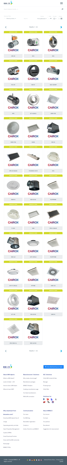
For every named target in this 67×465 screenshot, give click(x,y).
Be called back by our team (54, 367)
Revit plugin (6, 443)
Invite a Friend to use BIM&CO (31, 429)
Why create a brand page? (30, 378)
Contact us (26, 425)
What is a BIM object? (8, 378)
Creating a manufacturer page (30, 389)
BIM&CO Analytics (27, 385)
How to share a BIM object (10, 385)
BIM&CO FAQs (7, 447)
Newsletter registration (29, 422)
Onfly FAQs (46, 389)
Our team (45, 418)
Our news (25, 414)
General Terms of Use (49, 460)
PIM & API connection (28, 396)
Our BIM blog (26, 418)
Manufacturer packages (29, 382)
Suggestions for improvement (51, 429)
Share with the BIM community (11, 440)
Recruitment (46, 425)
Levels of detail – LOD (9, 382)
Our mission (46, 414)
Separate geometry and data (10, 425)
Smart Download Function (10, 436)
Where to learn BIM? (8, 389)
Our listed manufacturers (29, 393)
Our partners (46, 422)
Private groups (47, 385)
